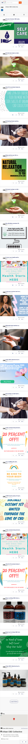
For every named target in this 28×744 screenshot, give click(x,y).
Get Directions (24, 728)
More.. (22, 46)
